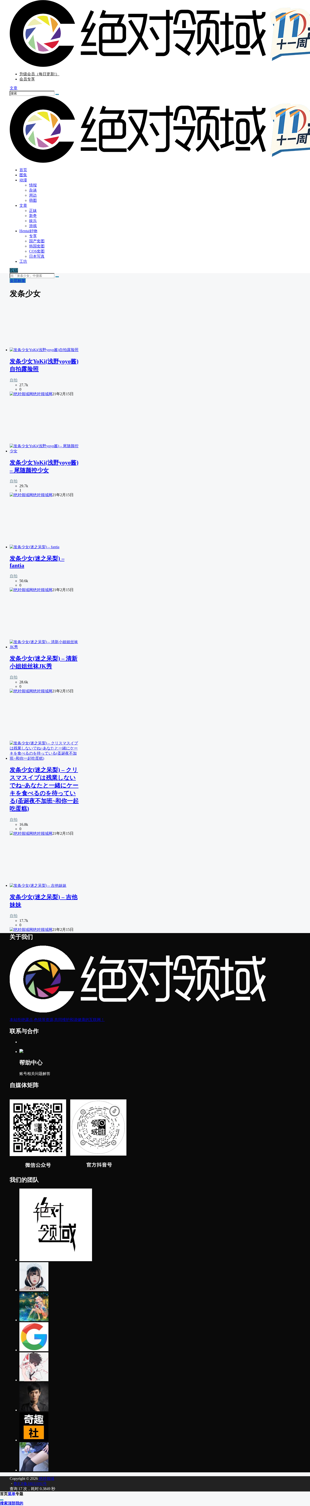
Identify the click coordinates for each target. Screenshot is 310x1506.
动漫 (23, 180)
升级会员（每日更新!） (39, 74)
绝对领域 (46, 1478)
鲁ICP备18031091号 (30, 1484)
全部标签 (17, 280)
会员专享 (27, 79)
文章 (23, 205)
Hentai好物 (28, 231)
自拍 (13, 380)
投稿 (14, 270)
